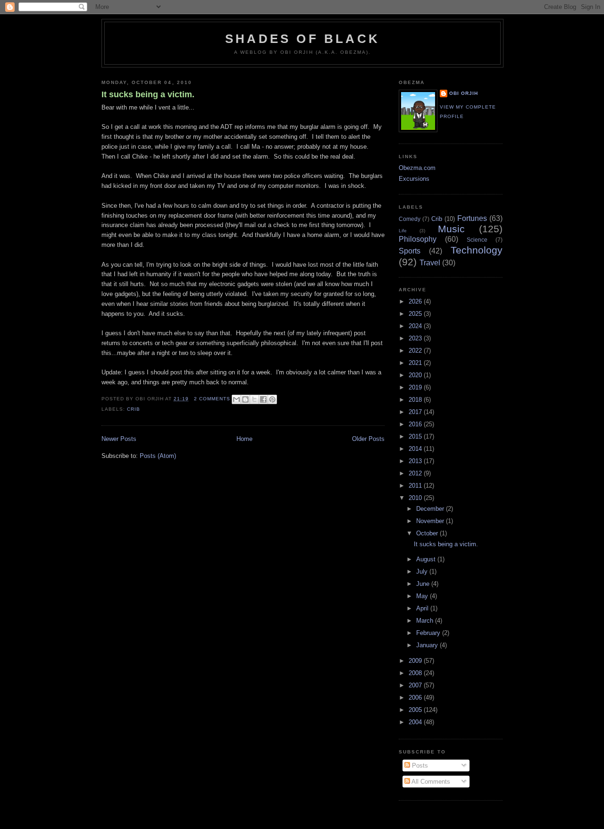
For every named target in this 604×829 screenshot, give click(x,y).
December (431, 508)
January (428, 645)
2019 (416, 387)
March (425, 620)
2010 (416, 497)
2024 (416, 326)
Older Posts (368, 438)
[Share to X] (254, 399)
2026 (416, 301)
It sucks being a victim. (147, 94)
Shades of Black (302, 39)
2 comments (212, 398)
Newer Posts (118, 438)
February (429, 632)
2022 (416, 350)
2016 (416, 424)
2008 (416, 673)
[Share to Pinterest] (272, 399)
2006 (416, 697)
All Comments (430, 781)
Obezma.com (417, 167)
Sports (409, 251)
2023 (416, 338)
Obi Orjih (463, 93)
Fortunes (472, 218)
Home (244, 438)
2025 (416, 313)
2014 (416, 448)
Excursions (414, 178)
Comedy (409, 219)
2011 (416, 485)
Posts (419, 765)
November (431, 520)
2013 (416, 461)
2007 (416, 685)
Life (403, 230)
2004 (416, 722)
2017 (416, 411)
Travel (429, 263)
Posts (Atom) (158, 455)
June (423, 583)
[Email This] (236, 399)
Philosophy (417, 239)
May (423, 596)
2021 (416, 362)
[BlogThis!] (245, 399)
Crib (133, 409)
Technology (477, 250)
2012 (416, 473)
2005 (416, 709)
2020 (416, 375)
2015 (416, 436)
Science (477, 240)
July (422, 571)
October (428, 533)
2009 (416, 660)
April (423, 608)
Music (451, 228)
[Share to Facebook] (263, 399)
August (426, 559)
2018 (416, 399)
